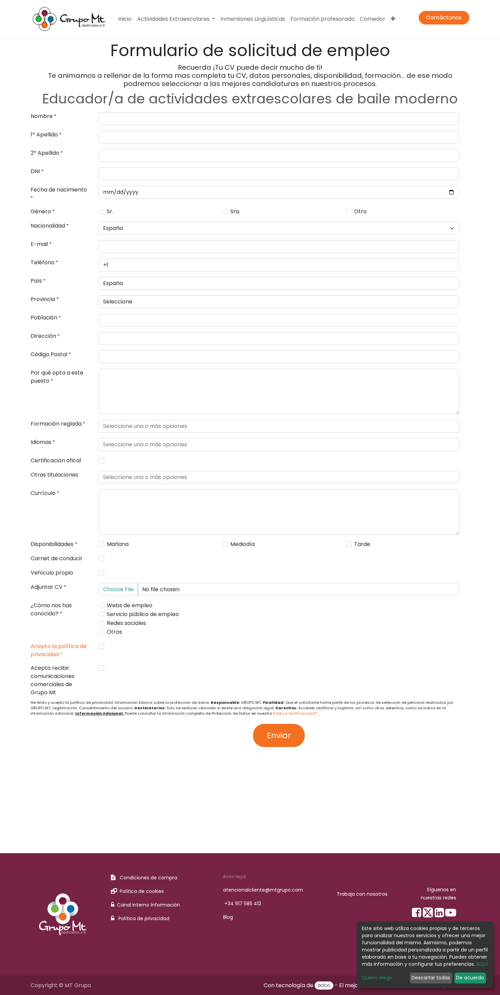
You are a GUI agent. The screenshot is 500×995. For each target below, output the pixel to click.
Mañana (118, 544)
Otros (114, 632)
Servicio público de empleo (143, 614)
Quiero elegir (377, 977)
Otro (360, 211)
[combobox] (279, 426)
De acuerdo (470, 977)
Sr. (110, 211)
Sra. (235, 211)
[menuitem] (124, 19)
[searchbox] (279, 426)
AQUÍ (482, 964)
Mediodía (242, 544)
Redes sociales (126, 623)
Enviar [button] (279, 735)
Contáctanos (444, 17)
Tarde (362, 544)
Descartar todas (431, 977)
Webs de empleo (129, 605)
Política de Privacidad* (295, 713)
